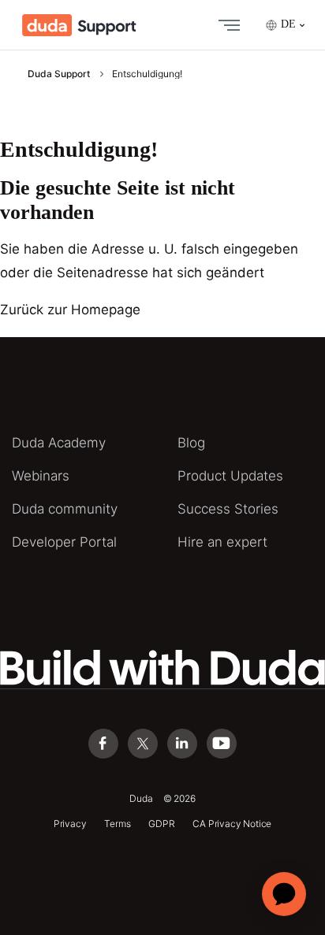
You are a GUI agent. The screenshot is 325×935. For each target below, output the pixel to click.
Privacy (70, 823)
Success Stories (227, 509)
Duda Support (59, 74)
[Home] (79, 25)
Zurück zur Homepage (70, 309)
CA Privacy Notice (231, 823)
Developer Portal (64, 542)
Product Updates (230, 476)
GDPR (161, 823)
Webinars (40, 476)
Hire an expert (222, 542)
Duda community (65, 509)
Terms (117, 823)
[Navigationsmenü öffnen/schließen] (225, 25)
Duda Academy (59, 443)
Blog (191, 443)
